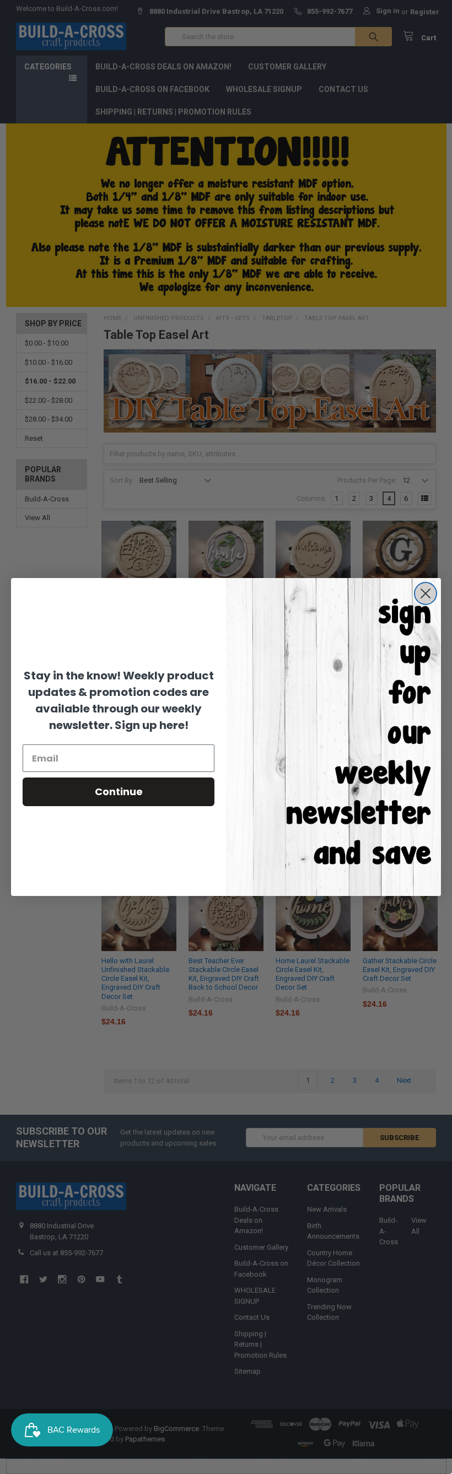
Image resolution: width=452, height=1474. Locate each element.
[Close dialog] (426, 593)
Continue (119, 791)
